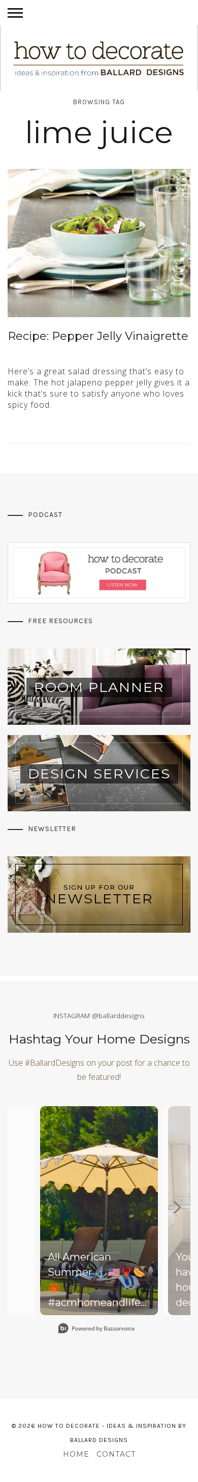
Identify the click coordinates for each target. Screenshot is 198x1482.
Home (76, 1454)
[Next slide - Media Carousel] (176, 1207)
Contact (116, 1454)
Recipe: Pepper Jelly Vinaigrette (98, 336)
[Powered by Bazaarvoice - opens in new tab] (96, 1329)
